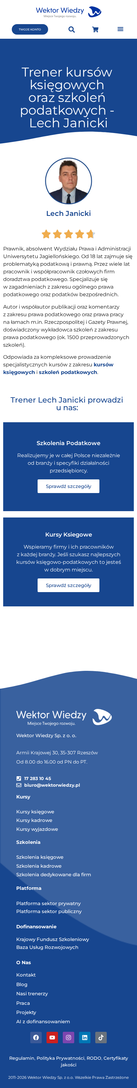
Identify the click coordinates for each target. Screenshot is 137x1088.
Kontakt (26, 975)
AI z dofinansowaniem (43, 1021)
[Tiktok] (101, 1037)
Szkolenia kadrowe (38, 866)
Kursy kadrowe (34, 820)
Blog (21, 984)
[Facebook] (36, 1037)
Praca (23, 1003)
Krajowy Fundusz (37, 939)
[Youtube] (52, 1037)
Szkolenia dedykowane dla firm (53, 874)
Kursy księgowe (35, 812)
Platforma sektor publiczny (49, 911)
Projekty (26, 1012)
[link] (68, 372)
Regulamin (21, 1058)
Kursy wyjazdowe (37, 829)
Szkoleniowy (74, 939)
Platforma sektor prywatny (48, 903)
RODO (94, 1058)
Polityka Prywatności (60, 1058)
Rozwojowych (61, 947)
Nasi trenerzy (32, 994)
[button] (120, 29)
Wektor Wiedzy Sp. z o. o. (46, 735)
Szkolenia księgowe (39, 857)
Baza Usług (30, 947)
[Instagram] (68, 1037)
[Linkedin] (84, 1037)
